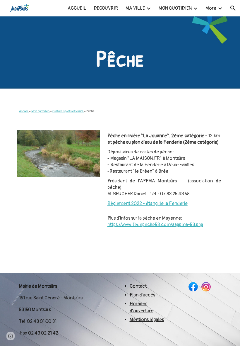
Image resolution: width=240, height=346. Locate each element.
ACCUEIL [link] (77, 8)
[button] (233, 8)
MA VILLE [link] (135, 8)
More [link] (210, 8)
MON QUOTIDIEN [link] (175, 8)
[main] (120, 58)
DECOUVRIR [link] (106, 8)
